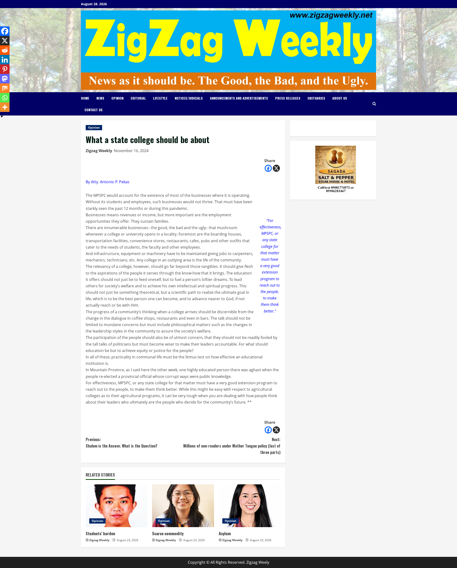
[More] (5, 107)
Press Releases (287, 98)
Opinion (117, 98)
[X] (276, 168)
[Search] (374, 103)
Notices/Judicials (189, 98)
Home (85, 98)
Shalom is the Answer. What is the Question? (121, 443)
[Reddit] (5, 50)
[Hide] (2, 116)
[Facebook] (268, 168)
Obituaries (316, 98)
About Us (339, 98)
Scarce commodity (168, 533)
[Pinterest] (5, 69)
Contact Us (93, 109)
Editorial (138, 98)
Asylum (225, 533)
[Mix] (5, 88)
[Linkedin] (5, 59)
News (100, 98)
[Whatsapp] (5, 97)
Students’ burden (100, 533)
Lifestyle (160, 98)
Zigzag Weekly (99, 150)
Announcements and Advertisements (239, 98)
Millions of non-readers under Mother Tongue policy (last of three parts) (231, 446)
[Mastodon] (5, 78)
